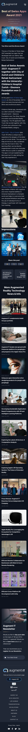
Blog (14, 716)
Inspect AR (14, 695)
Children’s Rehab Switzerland (11, 187)
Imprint (18, 725)
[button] (21, 4)
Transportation (14, 704)
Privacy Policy (11, 725)
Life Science (14, 701)
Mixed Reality (5, 375)
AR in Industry (14, 698)
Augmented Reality (14, 19)
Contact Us (14, 719)
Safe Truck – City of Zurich (10, 132)
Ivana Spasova (14, 23)
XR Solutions (14, 707)
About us (14, 710)
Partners (14, 713)
